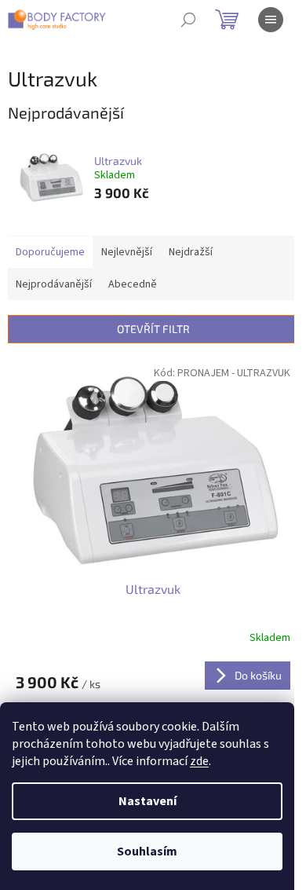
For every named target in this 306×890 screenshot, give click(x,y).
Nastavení (147, 801)
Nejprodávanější (54, 284)
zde (199, 761)
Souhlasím (147, 851)
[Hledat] (188, 19)
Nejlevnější (126, 252)
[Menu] (270, 19)
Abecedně (132, 284)
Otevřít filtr (153, 328)
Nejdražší (191, 252)
